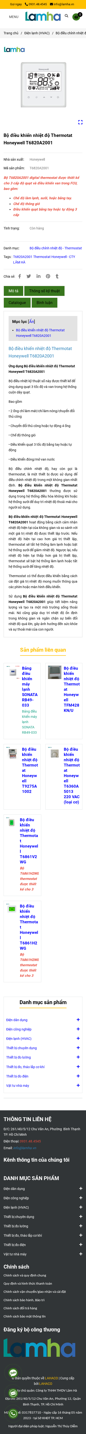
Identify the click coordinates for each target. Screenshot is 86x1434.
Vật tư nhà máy (17, 1086)
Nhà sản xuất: (14, 160)
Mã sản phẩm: (14, 168)
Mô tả (13, 291)
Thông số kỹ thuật (44, 291)
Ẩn (31, 321)
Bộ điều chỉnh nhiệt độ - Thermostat (56, 248)
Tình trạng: (12, 228)
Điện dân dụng (16, 1020)
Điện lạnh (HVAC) (37, 33)
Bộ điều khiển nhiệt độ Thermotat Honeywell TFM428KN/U (72, 689)
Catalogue (17, 302)
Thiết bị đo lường (18, 1057)
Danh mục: (12, 248)
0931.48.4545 (38, 4)
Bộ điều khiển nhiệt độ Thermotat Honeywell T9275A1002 (30, 770)
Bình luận (45, 302)
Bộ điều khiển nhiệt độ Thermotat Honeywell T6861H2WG (29, 927)
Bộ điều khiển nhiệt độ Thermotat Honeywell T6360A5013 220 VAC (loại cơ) (72, 775)
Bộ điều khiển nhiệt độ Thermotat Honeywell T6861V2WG (29, 840)
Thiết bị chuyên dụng (21, 1048)
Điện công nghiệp (19, 1029)
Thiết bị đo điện (17, 1076)
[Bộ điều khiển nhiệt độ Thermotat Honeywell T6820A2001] (43, 17)
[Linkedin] (38, 276)
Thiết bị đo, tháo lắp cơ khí (25, 1067)
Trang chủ (11, 33)
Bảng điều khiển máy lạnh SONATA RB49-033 (30, 687)
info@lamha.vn (64, 4)
